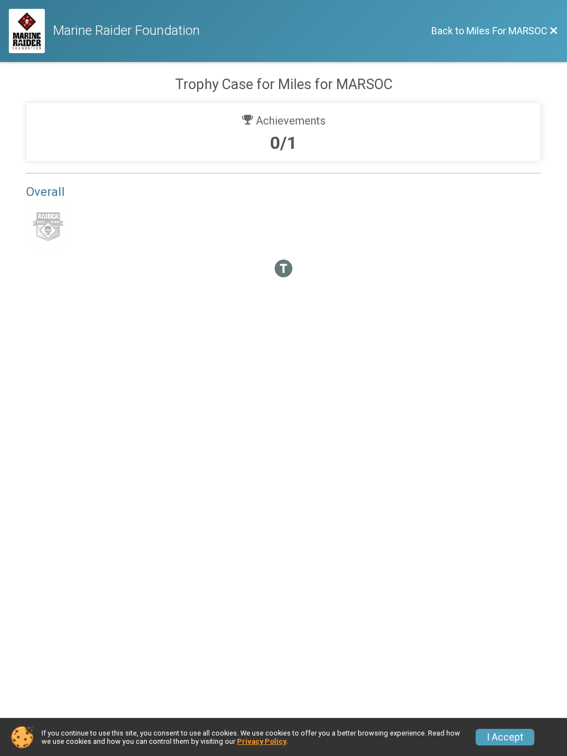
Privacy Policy (261, 741)
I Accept (505, 737)
